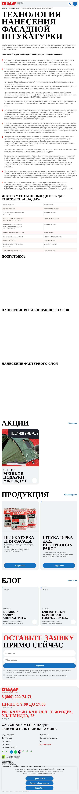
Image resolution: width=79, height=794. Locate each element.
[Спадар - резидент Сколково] (39, 757)
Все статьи (72, 580)
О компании (44, 735)
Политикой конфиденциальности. (34, 672)
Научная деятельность (48, 738)
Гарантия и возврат (9, 747)
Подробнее (39, 788)
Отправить (39, 666)
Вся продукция (70, 495)
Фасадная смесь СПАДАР (25, 725)
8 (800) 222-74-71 (17, 697)
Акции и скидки (8, 735)
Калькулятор (7, 738)
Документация (14, 8)
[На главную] (10, 690)
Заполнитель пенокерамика (29, 729)
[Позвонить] (70, 4)
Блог (41, 741)
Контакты (5, 744)
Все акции (73, 423)
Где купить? (6, 741)
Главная (4, 8)
